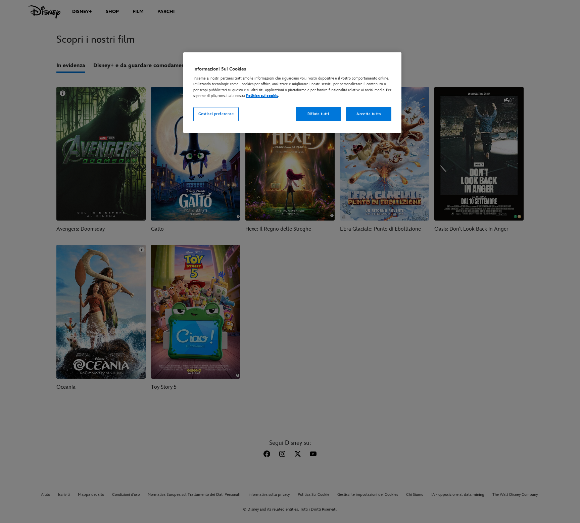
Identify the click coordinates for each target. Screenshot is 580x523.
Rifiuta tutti (318, 114)
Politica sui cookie (262, 96)
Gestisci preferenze (216, 114)
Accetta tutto (368, 114)
